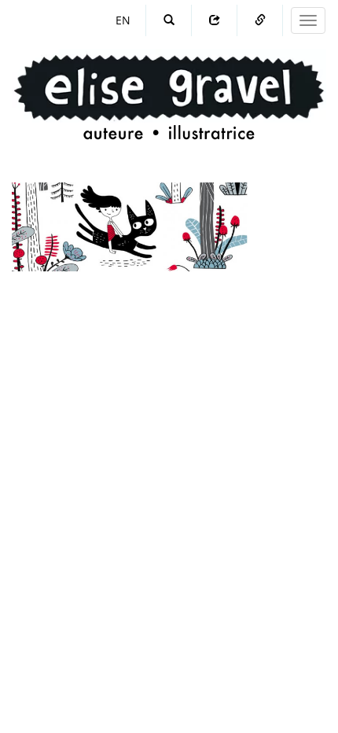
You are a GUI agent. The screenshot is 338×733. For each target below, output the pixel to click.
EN (123, 20)
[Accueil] (169, 82)
